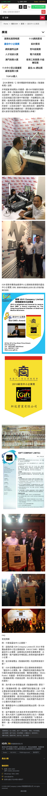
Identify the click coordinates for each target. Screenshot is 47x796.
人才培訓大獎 (11, 54)
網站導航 (24, 731)
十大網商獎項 (35, 39)
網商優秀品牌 (11, 49)
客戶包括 (12, 733)
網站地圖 (23, 791)
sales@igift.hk (8, 777)
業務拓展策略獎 (11, 39)
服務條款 (5, 731)
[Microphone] (20, 7)
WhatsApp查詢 (39, 7)
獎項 (22, 24)
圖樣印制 (12, 735)
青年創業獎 (35, 49)
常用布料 (34, 733)
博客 (30, 731)
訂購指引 (27, 733)
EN (42, 18)
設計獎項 (35, 44)
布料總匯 (36, 731)
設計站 (19, 735)
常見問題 (20, 733)
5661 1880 (6, 2)
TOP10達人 (11, 76)
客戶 (18, 731)
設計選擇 (5, 733)
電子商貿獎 (35, 54)
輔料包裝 (5, 735)
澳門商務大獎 (11, 60)
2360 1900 (23, 2)
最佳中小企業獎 (11, 44)
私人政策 (12, 731)
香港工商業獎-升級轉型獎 (35, 61)
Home (6, 24)
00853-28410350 (13, 771)
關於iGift (14, 24)
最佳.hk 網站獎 (35, 68)
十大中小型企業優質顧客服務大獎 (12, 69)
